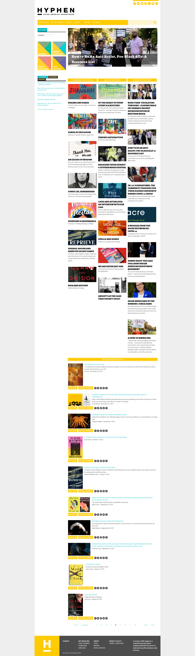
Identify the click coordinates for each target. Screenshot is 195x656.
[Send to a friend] (103, 388)
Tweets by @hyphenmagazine (46, 109)
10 (135, 625)
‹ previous (85, 625)
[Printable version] (106, 388)
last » (153, 625)
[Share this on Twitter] (98, 388)
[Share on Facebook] (95, 388)
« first (76, 625)
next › (146, 625)
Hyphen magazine (47, 646)
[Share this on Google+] (101, 388)
